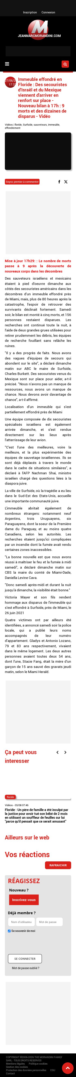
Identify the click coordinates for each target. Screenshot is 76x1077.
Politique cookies (38, 1063)
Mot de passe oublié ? (25, 968)
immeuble (53, 124)
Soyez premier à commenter (22, 181)
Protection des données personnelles (26, 1070)
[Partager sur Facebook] (60, 181)
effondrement (12, 128)
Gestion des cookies (17, 1066)
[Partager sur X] (66, 181)
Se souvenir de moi (23, 931)
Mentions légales (15, 1063)
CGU (52, 1070)
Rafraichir (58, 865)
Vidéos (9, 124)
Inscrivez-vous (24, 899)
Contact (10, 1073)
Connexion (48, 12)
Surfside (27, 124)
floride (18, 124)
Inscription (30, 12)
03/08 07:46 (21, 805)
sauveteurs (40, 124)
